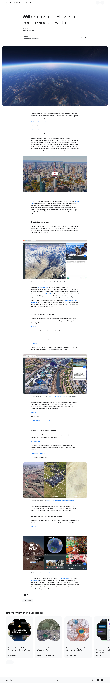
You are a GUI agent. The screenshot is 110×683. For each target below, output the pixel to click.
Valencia (33, 412)
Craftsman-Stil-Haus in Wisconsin (40, 122)
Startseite (25, 9)
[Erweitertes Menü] (102, 3)
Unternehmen (37, 2)
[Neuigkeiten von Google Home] (12, 3)
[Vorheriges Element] (8, 662)
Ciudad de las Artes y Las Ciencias (57, 396)
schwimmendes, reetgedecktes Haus (42, 130)
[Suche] (98, 3)
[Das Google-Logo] (9, 680)
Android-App (35, 580)
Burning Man (70, 500)
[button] (84, 37)
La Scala (33, 335)
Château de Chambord (38, 453)
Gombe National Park (46, 294)
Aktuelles (21, 2)
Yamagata (34, 343)
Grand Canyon (35, 441)
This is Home (34, 527)
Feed (45, 2)
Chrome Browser (64, 578)
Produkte (28, 2)
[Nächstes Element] (12, 662)
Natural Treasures (42, 287)
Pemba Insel (34, 327)
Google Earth (27, 600)
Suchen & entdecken (42, 9)
